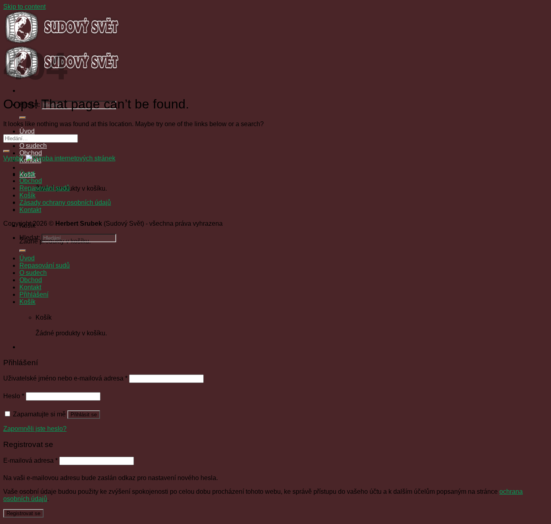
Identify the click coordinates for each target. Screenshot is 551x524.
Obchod (30, 153)
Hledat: (29, 237)
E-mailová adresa (30, 460)
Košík (27, 195)
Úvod (27, 131)
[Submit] (22, 117)
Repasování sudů (44, 188)
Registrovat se (23, 513)
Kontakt (30, 209)
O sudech (33, 145)
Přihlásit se (84, 415)
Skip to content (24, 6)
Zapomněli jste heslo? (35, 428)
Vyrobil (14, 158)
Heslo (13, 396)
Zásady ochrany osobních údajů (65, 202)
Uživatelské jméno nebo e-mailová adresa (65, 378)
